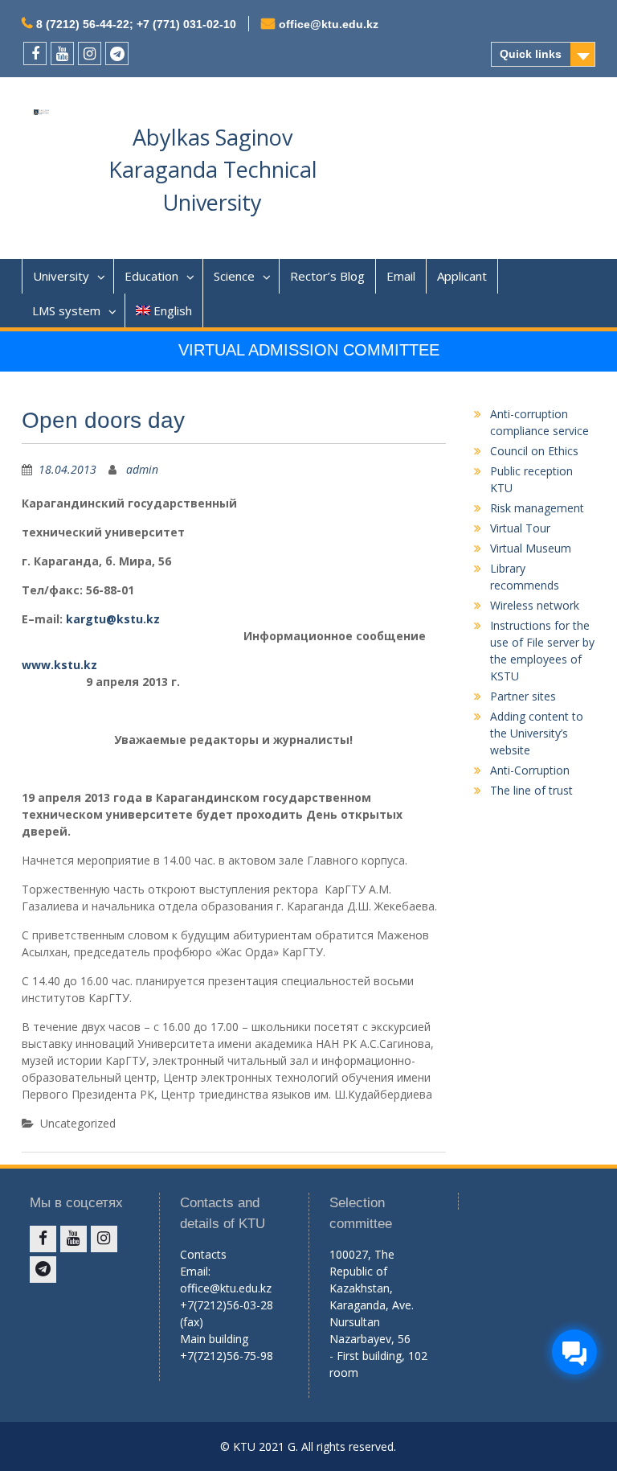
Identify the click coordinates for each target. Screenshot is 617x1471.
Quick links (531, 53)
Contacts (203, 1254)
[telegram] (117, 53)
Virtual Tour (520, 528)
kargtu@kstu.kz (113, 619)
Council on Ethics (534, 450)
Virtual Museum (530, 548)
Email (400, 276)
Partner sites (523, 696)
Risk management (537, 508)
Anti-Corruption (530, 770)
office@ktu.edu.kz (328, 24)
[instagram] (89, 53)
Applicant (462, 276)
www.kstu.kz (59, 664)
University (61, 276)
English (172, 310)
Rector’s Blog (327, 276)
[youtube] (62, 53)
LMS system (66, 310)
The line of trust (531, 790)
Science (234, 276)
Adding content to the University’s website (536, 733)
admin (142, 469)
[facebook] (35, 53)
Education (151, 276)
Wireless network (534, 605)
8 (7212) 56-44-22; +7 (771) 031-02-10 (136, 24)
